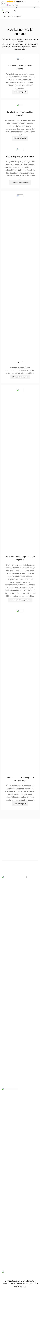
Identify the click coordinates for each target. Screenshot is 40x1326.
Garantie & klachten (9, 1063)
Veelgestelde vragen (10, 1053)
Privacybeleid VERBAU (11, 1065)
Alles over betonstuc (10, 1050)
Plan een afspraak (20, 92)
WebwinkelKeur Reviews (12, 1284)
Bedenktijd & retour (9, 1058)
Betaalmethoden (8, 1060)
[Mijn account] (28, 11)
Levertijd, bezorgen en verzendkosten (16, 1067)
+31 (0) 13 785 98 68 (11, 838)
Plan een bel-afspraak (20, 377)
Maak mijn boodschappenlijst (20, 600)
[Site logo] (5, 11)
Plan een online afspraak (20, 182)
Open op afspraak (9, 856)
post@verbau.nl (10, 840)
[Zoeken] (35, 16)
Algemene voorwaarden (11, 1055)
